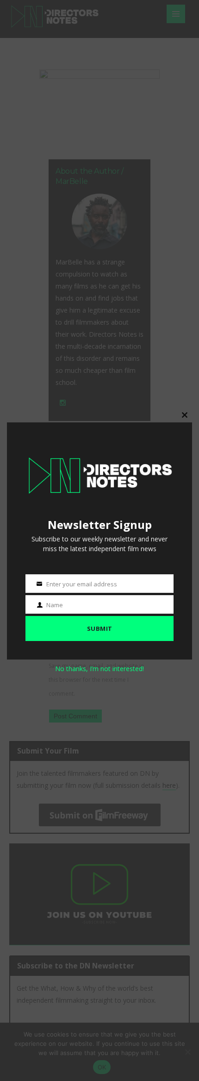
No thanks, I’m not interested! (99, 668)
